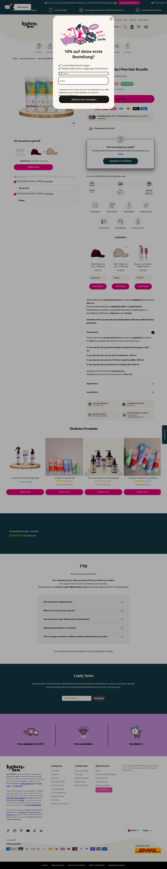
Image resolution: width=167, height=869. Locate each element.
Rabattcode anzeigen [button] (83, 99)
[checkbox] (83, 73)
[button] (111, 18)
